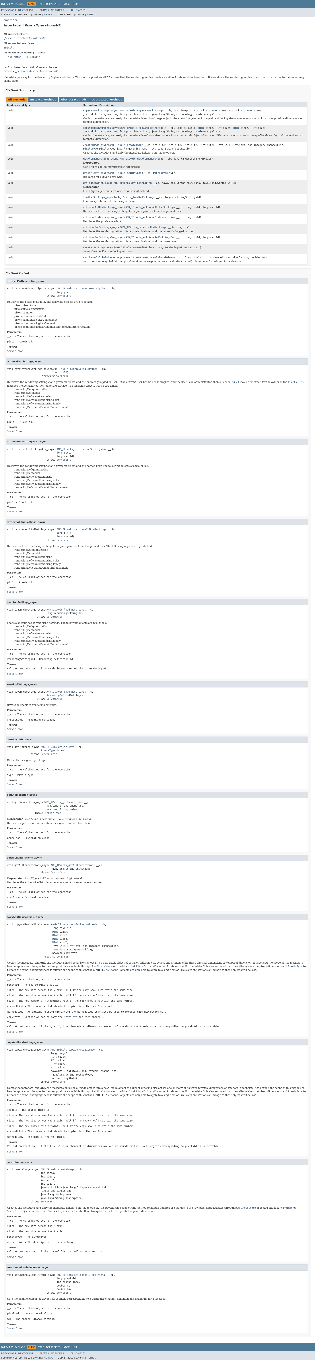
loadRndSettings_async (98, 197)
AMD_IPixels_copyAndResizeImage (141, 110)
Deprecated (53, 4)
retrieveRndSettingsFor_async (103, 237)
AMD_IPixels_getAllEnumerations (141, 158)
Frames (44, 10)
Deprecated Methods (107, 99)
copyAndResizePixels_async (101, 127)
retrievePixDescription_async (103, 217)
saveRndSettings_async (98, 247)
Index (66, 4)
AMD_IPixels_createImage (126, 145)
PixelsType (90, 148)
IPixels (9, 47)
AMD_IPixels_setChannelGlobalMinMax (150, 257)
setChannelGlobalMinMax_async (103, 257)
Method (48, 14)
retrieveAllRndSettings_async (103, 207)
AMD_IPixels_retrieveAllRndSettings (150, 207)
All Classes (78, 10)
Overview (7, 4)
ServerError (65, 295)
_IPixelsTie (32, 56)
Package (20, 4)
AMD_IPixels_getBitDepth (126, 172)
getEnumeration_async (97, 182)
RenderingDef (173, 247)
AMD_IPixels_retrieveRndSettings (143, 227)
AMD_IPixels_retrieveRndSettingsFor (150, 237)
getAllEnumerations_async (100, 158)
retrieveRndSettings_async (101, 227)
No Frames (57, 10)
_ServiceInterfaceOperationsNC (25, 38)
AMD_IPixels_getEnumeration (133, 182)
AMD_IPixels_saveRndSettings (135, 247)
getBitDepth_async (95, 172)
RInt (197, 110)
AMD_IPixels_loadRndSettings (135, 197)
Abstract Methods (74, 99)
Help (74, 4)
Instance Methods (43, 99)
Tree (41, 4)
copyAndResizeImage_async (100, 110)
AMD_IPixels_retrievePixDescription (150, 217)
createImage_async (95, 145)
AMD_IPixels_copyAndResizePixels (143, 127)
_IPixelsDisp (12, 56)
